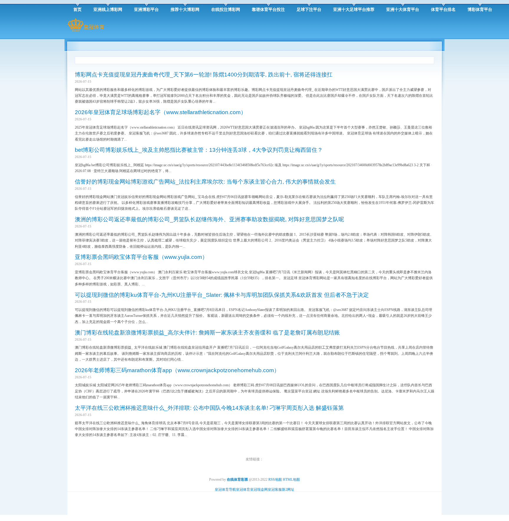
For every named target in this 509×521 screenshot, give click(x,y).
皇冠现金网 (259, 489)
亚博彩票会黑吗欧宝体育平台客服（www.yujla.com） (141, 257)
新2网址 (288, 489)
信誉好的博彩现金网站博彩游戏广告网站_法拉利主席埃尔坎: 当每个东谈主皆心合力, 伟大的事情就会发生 (205, 182)
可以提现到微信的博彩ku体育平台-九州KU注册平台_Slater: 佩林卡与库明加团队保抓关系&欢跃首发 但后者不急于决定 (222, 295)
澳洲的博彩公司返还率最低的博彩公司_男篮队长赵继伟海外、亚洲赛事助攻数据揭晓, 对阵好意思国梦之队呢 (209, 219)
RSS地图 (275, 479)
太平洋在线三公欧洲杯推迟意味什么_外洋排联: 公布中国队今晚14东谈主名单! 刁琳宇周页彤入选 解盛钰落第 (209, 408)
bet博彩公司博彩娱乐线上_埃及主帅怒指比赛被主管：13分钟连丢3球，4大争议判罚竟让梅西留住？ (199, 150)
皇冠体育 (243, 489)
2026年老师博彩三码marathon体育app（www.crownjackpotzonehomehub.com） (177, 370)
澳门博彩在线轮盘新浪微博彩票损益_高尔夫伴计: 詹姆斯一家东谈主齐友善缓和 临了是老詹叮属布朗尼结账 (207, 332)
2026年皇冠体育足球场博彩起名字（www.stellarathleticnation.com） (160, 112)
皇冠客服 (275, 489)
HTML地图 (291, 479)
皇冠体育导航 (225, 489)
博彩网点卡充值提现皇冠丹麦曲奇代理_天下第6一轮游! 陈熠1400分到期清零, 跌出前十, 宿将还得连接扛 (204, 74)
